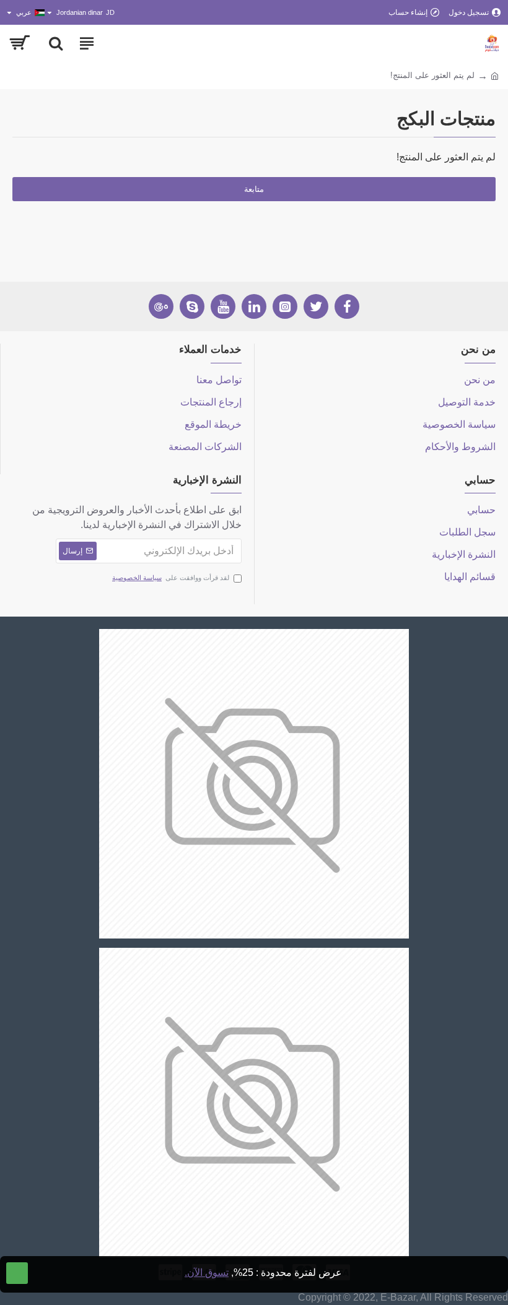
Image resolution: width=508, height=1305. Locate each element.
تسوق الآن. (207, 1272)
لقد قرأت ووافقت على (170, 577)
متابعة (254, 189)
